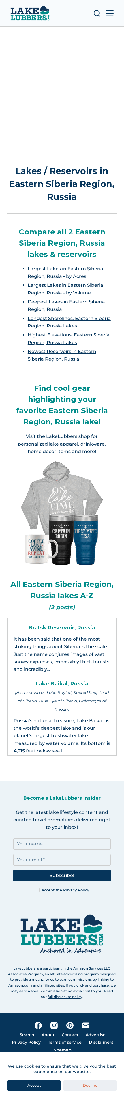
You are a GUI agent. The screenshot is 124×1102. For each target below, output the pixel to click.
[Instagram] (54, 1025)
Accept (34, 1085)
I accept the (64, 890)
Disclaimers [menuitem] (101, 1042)
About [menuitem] (48, 1035)
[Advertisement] (62, 91)
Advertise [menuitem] (96, 1035)
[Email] (85, 1025)
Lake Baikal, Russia (62, 684)
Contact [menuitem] (70, 1035)
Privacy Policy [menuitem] (26, 1042)
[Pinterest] (70, 1025)
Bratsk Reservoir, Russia (62, 628)
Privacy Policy (76, 890)
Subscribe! (62, 875)
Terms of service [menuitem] (65, 1042)
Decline (90, 1085)
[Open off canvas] (110, 13)
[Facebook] (38, 1025)
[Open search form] (97, 13)
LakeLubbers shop (68, 436)
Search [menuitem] (27, 1035)
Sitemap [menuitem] (63, 1050)
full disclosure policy (65, 997)
